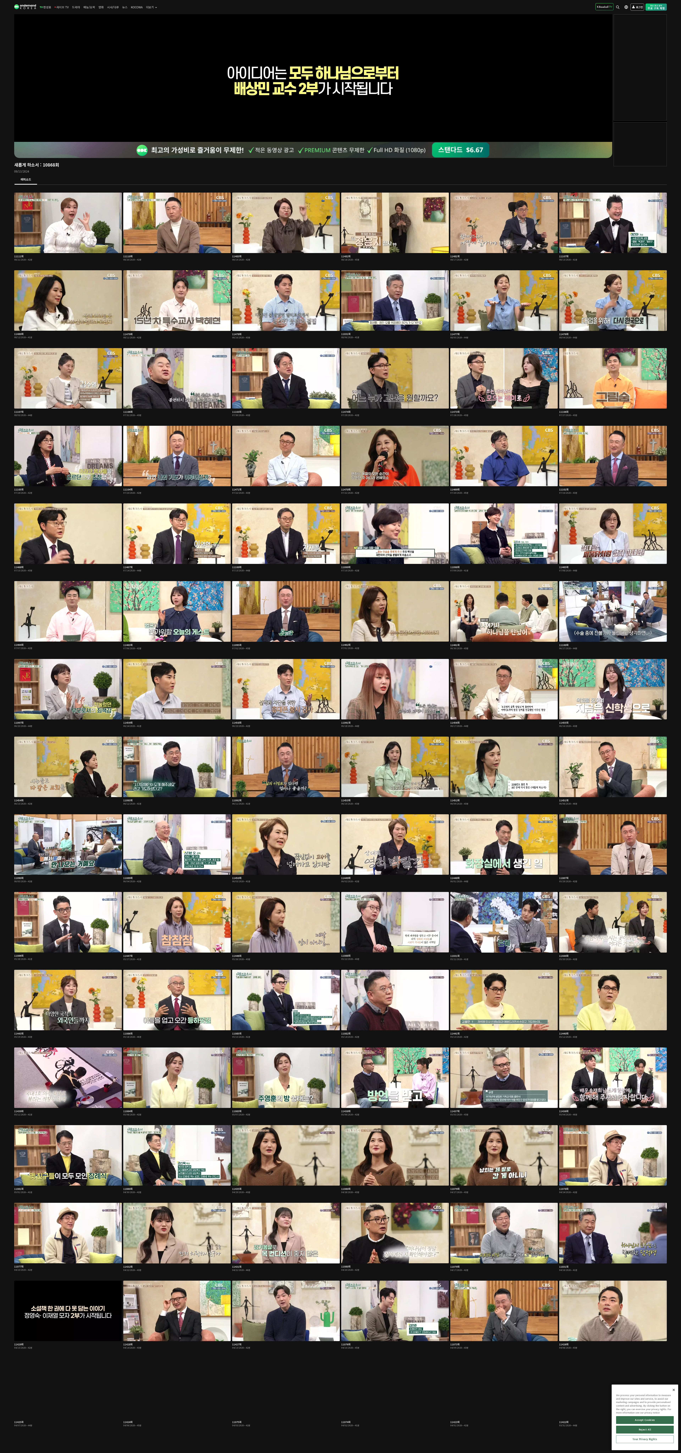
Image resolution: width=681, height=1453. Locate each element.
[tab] (26, 180)
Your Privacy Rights (645, 1439)
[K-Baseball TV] (604, 6)
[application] (313, 78)
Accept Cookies (645, 1420)
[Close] (674, 1390)
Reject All (645, 1429)
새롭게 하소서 (26, 165)
